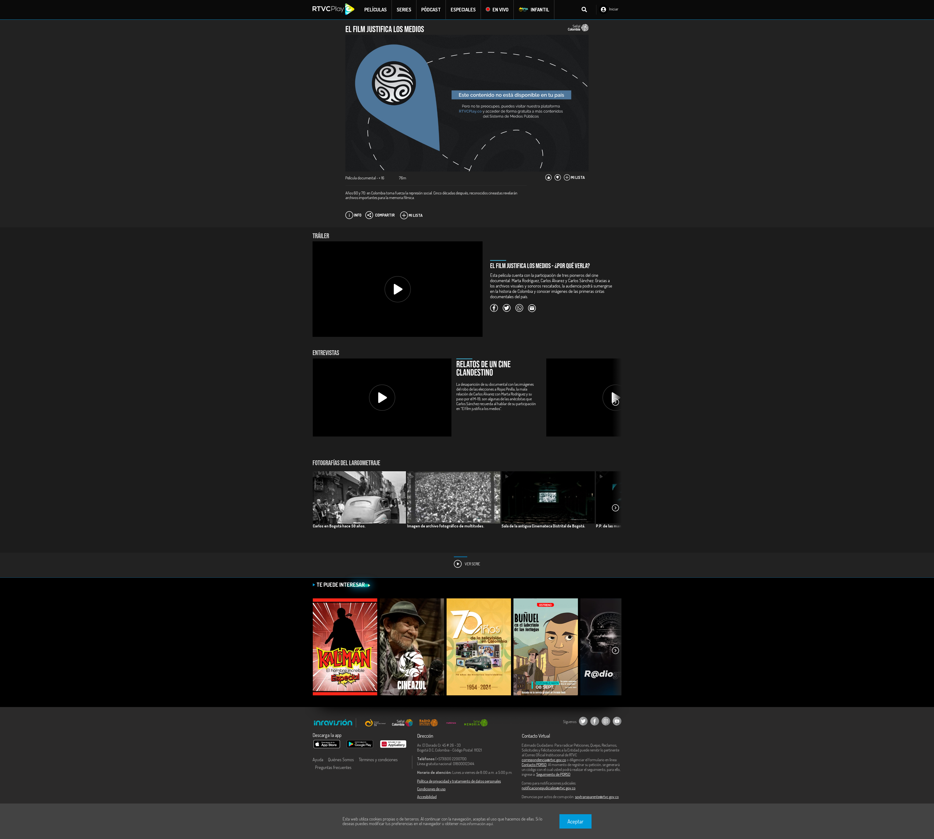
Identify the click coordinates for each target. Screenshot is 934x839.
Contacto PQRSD (534, 764)
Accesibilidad (427, 796)
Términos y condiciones (378, 759)
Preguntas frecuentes (333, 767)
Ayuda (318, 759)
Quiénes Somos (341, 759)
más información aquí (476, 823)
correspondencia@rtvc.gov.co (544, 759)
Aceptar (575, 821)
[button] (615, 402)
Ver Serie (472, 563)
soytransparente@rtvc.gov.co (597, 796)
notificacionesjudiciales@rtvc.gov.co (548, 788)
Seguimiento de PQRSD (553, 774)
